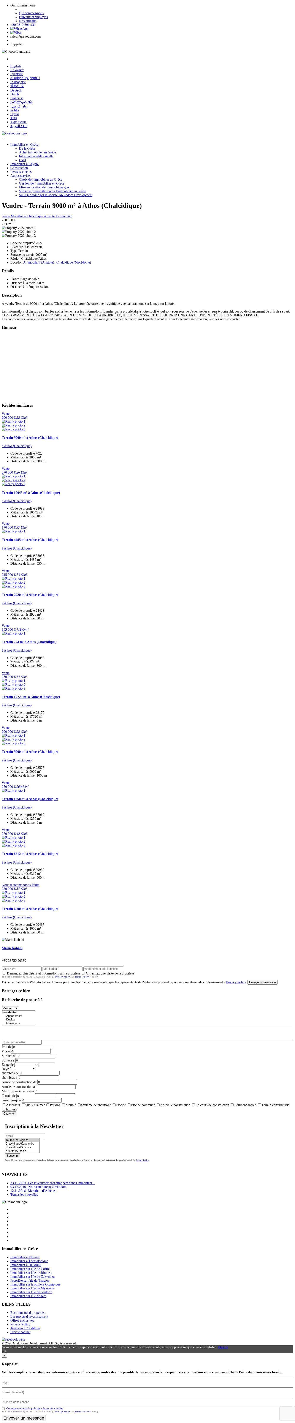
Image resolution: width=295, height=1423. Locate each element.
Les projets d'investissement (29, 1316)
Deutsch (16, 90)
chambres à (9, 1077)
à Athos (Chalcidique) (17, 446)
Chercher (9, 1113)
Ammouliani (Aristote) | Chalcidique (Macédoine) (57, 262)
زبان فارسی (19, 106)
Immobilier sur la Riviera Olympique (35, 1284)
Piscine (121, 1105)
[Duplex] (18, 1020)
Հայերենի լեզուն (25, 78)
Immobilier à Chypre (24, 164)
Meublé (71, 1105)
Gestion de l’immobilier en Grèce (41, 183)
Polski (14, 110)
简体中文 (17, 86)
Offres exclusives (22, 1320)
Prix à (6, 1051)
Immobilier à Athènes (25, 1257)
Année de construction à (18, 1086)
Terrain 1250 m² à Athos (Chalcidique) (30, 799)
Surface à (8, 1060)
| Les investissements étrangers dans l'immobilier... (52, 1183)
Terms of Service (83, 976)
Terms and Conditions (25, 1328)
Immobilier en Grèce (24, 144)
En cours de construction (212, 1105)
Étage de (8, 1064)
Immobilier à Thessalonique (29, 1261)
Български (18, 82)
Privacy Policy (62, 976)
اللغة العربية (18, 126)
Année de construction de (19, 1082)
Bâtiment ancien (245, 1105)
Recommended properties (27, 1312)
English (15, 66)
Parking (55, 1105)
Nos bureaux (27, 21)
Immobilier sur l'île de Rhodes (30, 1273)
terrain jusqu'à (11, 1100)
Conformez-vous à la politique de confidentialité (34, 1408)
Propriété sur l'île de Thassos (29, 1280)
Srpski (14, 114)
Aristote (49, 216)
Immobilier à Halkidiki (25, 1265)
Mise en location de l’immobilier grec (44, 187)
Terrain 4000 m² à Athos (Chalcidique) (30, 909)
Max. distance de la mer (18, 1091)
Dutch (14, 94)
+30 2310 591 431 (23, 25)
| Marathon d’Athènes (33, 1190)
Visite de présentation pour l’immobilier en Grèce (52, 191)
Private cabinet (20, 1332)
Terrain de (9, 1096)
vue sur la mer (35, 1105)
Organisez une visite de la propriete (110, 973)
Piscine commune (143, 1105)
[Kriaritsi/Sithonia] (22, 1151)
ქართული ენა (21, 102)
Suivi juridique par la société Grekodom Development (55, 195)
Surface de (9, 1056)
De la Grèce (27, 148)
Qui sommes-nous (31, 13)
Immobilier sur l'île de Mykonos (32, 1288)
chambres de (10, 1073)
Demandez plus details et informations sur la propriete (43, 973)
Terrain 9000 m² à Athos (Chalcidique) (30, 437)
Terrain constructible (275, 1105)
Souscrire (13, 1155)
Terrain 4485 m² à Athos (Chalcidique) (30, 540)
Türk (13, 118)
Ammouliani (63, 216)
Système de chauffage (96, 1105)
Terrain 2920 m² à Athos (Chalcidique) (30, 595)
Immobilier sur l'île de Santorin (31, 1292)
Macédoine (19, 216)
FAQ (22, 160)
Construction (19, 168)
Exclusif (11, 1109)
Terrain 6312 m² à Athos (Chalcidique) (30, 854)
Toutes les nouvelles (24, 1194)
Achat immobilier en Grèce (37, 152)
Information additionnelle (36, 156)
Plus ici (223, 1347)
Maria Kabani (12, 948)
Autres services (20, 175)
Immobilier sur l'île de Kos (28, 1296)
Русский (16, 74)
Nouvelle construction (175, 1105)
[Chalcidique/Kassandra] (22, 1144)
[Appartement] (18, 1016)
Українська (18, 122)
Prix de (6, 1047)
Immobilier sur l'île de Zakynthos (32, 1276)
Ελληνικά (17, 70)
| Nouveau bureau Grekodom (38, 1187)
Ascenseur (13, 1105)
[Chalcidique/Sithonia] (22, 1147)
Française (16, 98)
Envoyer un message (262, 982)
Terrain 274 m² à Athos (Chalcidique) (29, 642)
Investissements (21, 172)
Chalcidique (35, 216)
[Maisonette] (18, 1023)
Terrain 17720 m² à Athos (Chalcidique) (31, 697)
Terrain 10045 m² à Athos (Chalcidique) (31, 492)
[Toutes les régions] (22, 1140)
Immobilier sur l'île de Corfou (30, 1269)
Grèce (6, 216)
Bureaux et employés (33, 17)
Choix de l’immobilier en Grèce (40, 179)
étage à (6, 1069)
